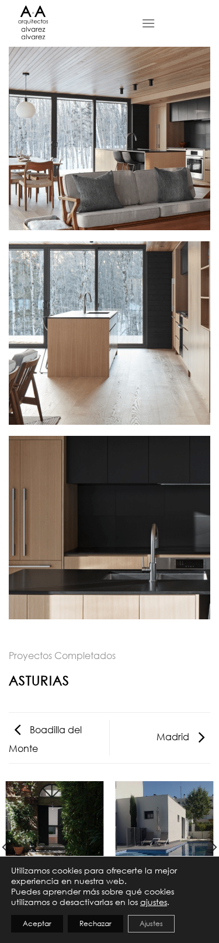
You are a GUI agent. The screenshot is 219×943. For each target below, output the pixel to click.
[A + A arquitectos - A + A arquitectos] (66, 23)
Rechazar (95, 923)
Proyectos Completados (62, 655)
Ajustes (151, 923)
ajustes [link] (153, 902)
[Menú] (148, 23)
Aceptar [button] (37, 923)
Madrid (174, 737)
